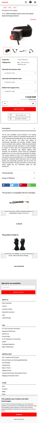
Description (6, 128)
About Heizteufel (7, 303)
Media (4, 391)
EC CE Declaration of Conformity (11, 339)
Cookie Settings (6, 318)
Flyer (3, 386)
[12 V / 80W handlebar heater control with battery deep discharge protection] (19, 32)
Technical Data (7, 173)
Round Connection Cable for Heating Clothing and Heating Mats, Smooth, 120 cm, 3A (19, 212)
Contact (4, 306)
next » (10, 7)
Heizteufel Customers (8, 312)
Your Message (6, 362)
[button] (6, 185)
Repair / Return (6, 368)
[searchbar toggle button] (26, 2)
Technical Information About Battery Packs (14, 373)
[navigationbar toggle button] (35, 2)
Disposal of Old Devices (8, 331)
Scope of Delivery (8, 178)
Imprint (4, 341)
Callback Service (6, 370)
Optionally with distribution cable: (12, 78)
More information (19, 419)
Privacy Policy (6, 336)
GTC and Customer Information (11, 328)
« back (5, 7)
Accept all (19, 414)
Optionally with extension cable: (11, 69)
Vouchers (4, 389)
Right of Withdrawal (7, 347)
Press (3, 394)
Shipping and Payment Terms (10, 375)
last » (15, 7)
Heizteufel (33, 19)
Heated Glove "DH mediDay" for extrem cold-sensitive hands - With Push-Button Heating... (19, 254)
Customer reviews (7, 309)
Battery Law (5, 334)
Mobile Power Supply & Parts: (10, 87)
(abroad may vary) (22, 64)
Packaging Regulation (8, 344)
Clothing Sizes (6, 365)
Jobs (3, 315)
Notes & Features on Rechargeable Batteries (14, 360)
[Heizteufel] (4, 2)
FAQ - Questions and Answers (10, 357)
